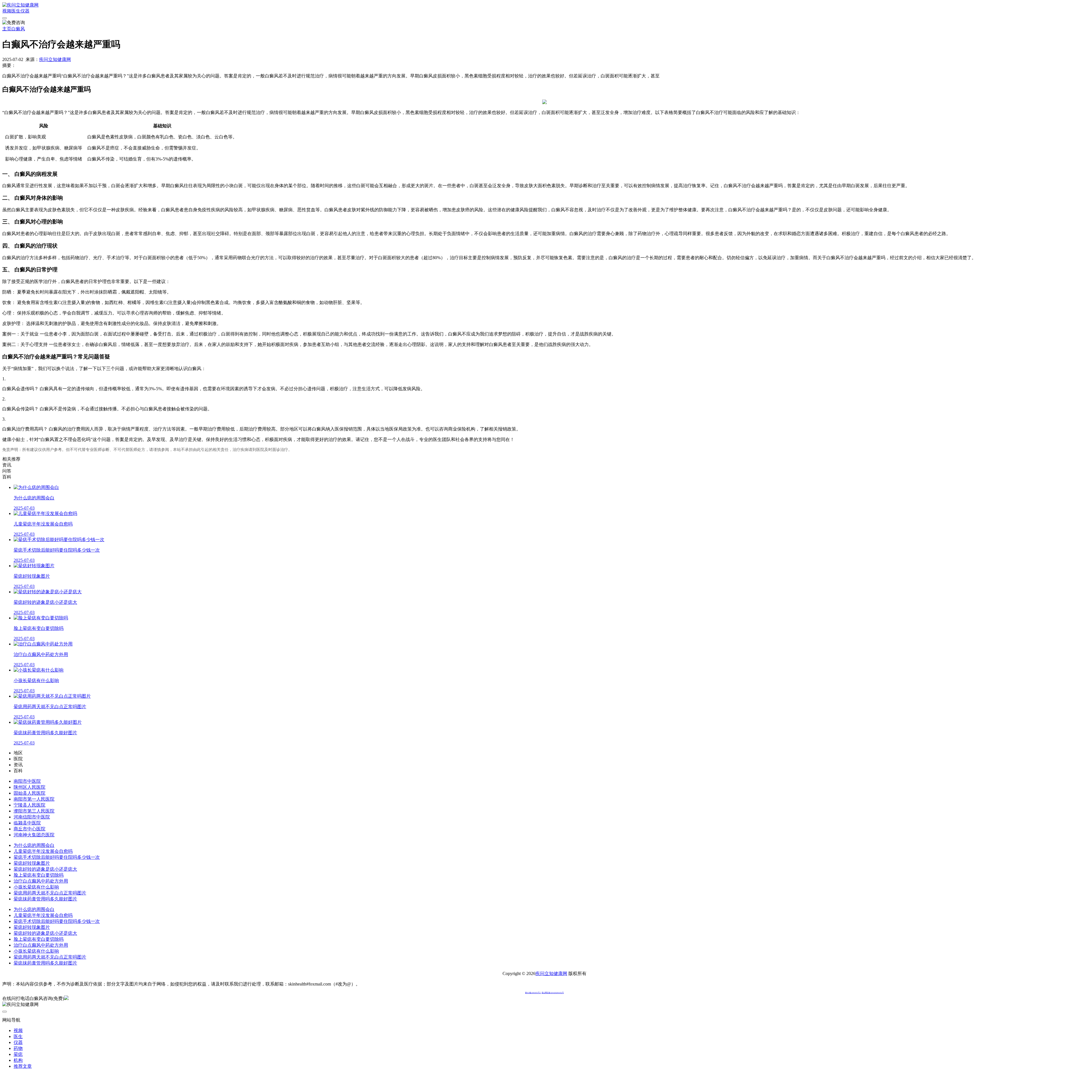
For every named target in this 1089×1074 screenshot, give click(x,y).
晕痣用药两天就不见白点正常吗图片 (50, 893)
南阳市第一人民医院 (34, 799)
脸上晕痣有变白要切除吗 (39, 875)
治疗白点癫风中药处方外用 (41, 881)
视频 (6, 11)
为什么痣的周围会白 (34, 845)
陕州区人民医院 (29, 787)
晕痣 (18, 1054)
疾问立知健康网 (55, 59)
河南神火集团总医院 (34, 834)
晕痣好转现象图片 (32, 863)
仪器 (24, 11)
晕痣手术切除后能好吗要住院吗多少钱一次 (57, 857)
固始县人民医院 (29, 793)
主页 (6, 28)
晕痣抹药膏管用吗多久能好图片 (45, 898)
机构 (18, 1060)
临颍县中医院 (27, 822)
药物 (18, 1048)
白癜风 (18, 28)
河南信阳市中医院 (32, 817)
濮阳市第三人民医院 (34, 811)
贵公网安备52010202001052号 (553, 992)
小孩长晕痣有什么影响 (36, 887)
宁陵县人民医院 (29, 805)
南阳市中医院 (27, 781)
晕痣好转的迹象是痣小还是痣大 (45, 869)
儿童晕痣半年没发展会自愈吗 (43, 851)
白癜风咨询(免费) (46, 998)
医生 (15, 11)
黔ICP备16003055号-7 (533, 992)
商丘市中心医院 (29, 828)
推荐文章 (23, 1066)
